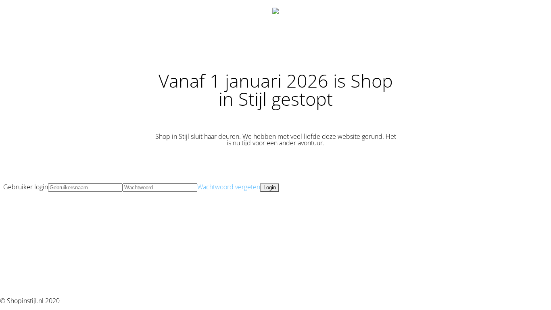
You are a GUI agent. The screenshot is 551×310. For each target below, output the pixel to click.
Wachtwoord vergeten (228, 186)
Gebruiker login (25, 186)
